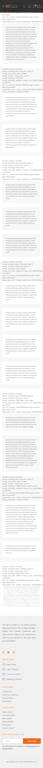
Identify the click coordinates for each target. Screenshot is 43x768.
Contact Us (6, 692)
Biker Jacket (7, 718)
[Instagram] (13, 652)
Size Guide (6, 701)
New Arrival (6, 725)
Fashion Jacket (8, 728)
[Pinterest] (8, 652)
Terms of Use (32, 746)
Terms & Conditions (10, 695)
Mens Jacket (7, 712)
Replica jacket (8, 722)
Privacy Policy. (7, 748)
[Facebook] (3, 652)
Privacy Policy (7, 698)
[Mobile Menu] (4, 6)
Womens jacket (8, 715)
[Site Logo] (11, 6)
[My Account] (29, 6)
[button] (24, 6)
